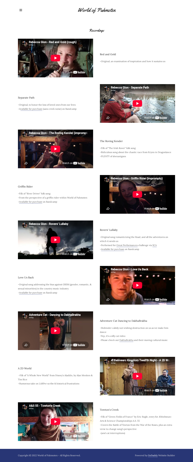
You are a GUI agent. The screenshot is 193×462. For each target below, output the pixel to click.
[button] (21, 10)
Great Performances (127, 245)
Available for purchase (30, 201)
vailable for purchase (31, 108)
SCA (154, 245)
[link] (96, 10)
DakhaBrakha (126, 340)
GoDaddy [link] (153, 455)
